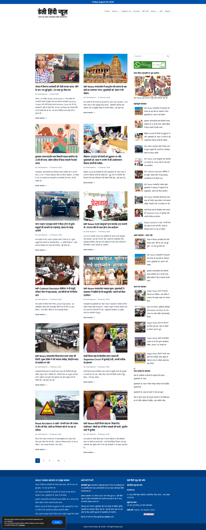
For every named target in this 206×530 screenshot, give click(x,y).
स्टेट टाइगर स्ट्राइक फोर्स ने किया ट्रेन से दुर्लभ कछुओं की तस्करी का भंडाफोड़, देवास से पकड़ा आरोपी (55, 227)
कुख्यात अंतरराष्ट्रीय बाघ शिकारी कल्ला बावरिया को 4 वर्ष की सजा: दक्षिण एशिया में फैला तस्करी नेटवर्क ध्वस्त (56, 160)
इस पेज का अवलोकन (104, 517)
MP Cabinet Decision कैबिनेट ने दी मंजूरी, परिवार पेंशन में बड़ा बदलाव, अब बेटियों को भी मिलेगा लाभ (56, 292)
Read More (41, 118)
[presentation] (57, 68)
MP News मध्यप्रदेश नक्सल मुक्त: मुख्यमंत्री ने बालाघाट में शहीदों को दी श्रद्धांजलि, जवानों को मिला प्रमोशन (104, 292)
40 (58, 461)
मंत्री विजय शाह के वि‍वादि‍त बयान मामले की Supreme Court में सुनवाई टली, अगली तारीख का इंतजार (104, 359)
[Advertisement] (103, 35)
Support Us (126, 11)
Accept (57, 522)
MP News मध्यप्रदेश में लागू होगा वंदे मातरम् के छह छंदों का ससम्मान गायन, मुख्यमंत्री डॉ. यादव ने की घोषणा (105, 90)
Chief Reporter (42, 94)
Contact (136, 11)
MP (161, 11)
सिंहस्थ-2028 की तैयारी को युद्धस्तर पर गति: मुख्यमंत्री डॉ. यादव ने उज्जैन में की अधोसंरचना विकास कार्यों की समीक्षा (103, 160)
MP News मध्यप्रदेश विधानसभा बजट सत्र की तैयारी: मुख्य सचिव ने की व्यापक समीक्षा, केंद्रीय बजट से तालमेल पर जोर (57, 359)
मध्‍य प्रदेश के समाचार (142, 371)
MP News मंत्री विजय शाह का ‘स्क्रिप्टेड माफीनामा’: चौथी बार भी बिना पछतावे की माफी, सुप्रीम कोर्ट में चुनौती (105, 426)
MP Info (145, 11)
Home (107, 11)
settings (22, 525)
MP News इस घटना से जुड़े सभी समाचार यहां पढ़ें (150, 98)
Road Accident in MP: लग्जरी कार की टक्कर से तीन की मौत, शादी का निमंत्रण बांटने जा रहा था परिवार (56, 426)
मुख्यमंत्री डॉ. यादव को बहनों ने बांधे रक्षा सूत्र (148, 392)
